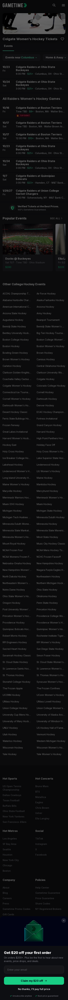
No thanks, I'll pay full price (34, 989)
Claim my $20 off (32, 980)
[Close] (63, 920)
